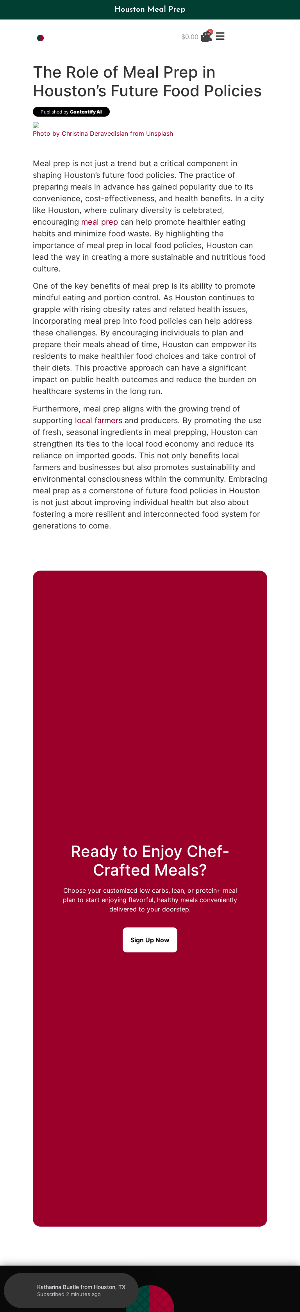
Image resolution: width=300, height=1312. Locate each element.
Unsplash (159, 133)
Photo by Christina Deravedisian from (89, 133)
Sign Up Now (150, 940)
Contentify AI (86, 112)
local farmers (98, 420)
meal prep (99, 222)
